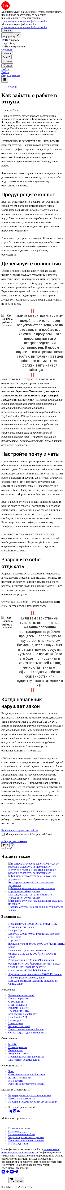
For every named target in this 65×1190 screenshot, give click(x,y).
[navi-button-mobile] (4, 80)
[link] (7, 61)
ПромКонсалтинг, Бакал (45, 963)
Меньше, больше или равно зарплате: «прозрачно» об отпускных (30, 896)
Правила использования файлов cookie (24, 27)
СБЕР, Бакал (41, 970)
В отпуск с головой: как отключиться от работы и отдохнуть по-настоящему (32, 871)
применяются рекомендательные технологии (30, 1151)
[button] (5, 69)
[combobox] (16, 1180)
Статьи (12, 86)
